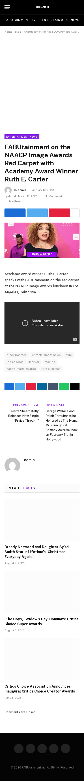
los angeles (15, 362)
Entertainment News (22, 136)
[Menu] (7, 7)
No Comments (54, 196)
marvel (34, 362)
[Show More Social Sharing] (75, 212)
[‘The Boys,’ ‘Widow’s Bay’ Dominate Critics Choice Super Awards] (42, 592)
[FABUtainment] (42, 7)
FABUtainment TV (20, 20)
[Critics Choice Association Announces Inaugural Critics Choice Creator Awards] (42, 659)
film (69, 355)
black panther (16, 355)
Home (8, 31)
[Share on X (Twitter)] (37, 212)
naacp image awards (21, 369)
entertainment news (46, 355)
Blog (18, 31)
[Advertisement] (42, 83)
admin (22, 190)
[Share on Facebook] (15, 212)
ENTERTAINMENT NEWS (61, 20)
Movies (50, 362)
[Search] (77, 7)
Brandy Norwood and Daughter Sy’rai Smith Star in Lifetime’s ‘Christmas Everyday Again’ (36, 552)
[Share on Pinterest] (59, 212)
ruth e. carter (50, 369)
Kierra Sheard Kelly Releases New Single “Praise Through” (23, 415)
